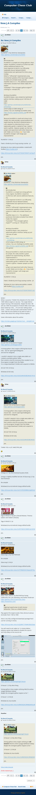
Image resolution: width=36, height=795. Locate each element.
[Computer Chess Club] (18, 6)
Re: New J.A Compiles (11, 40)
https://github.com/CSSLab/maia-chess (13, 599)
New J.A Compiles (10, 23)
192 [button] (31, 30)
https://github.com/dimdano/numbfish (13, 55)
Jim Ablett (8, 173)
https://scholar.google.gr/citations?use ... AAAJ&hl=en (17, 321)
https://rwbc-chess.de (7, 767)
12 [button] (24, 30)
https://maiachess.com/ (8, 601)
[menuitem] (4, 14)
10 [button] (18, 30)
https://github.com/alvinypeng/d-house (13, 681)
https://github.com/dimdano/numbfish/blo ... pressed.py (18, 106)
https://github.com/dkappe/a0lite (11, 345)
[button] (8, 30)
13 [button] (27, 30)
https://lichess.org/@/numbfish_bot (15, 113)
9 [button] (16, 30)
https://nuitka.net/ (11, 149)
